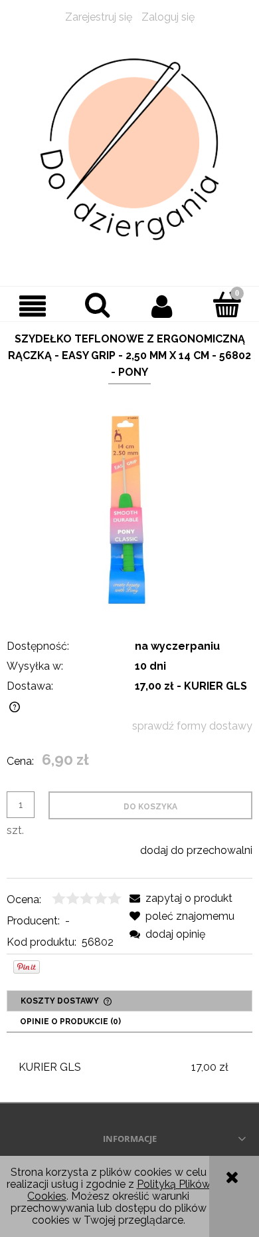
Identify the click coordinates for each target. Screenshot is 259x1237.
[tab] (129, 1001)
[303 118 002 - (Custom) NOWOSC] (129, 509)
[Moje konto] (162, 306)
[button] (32, 306)
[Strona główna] (129, 150)
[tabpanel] (129, 1067)
